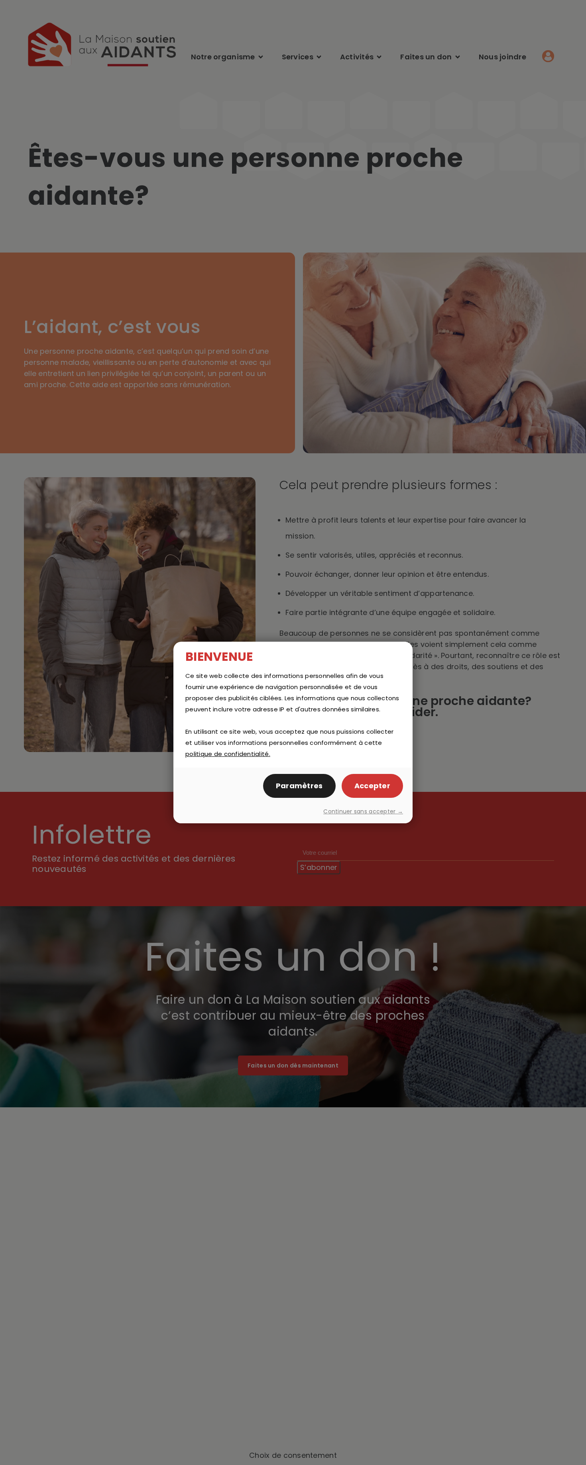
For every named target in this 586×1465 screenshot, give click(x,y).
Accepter (372, 786)
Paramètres (299, 786)
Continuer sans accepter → (363, 811)
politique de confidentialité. (227, 754)
